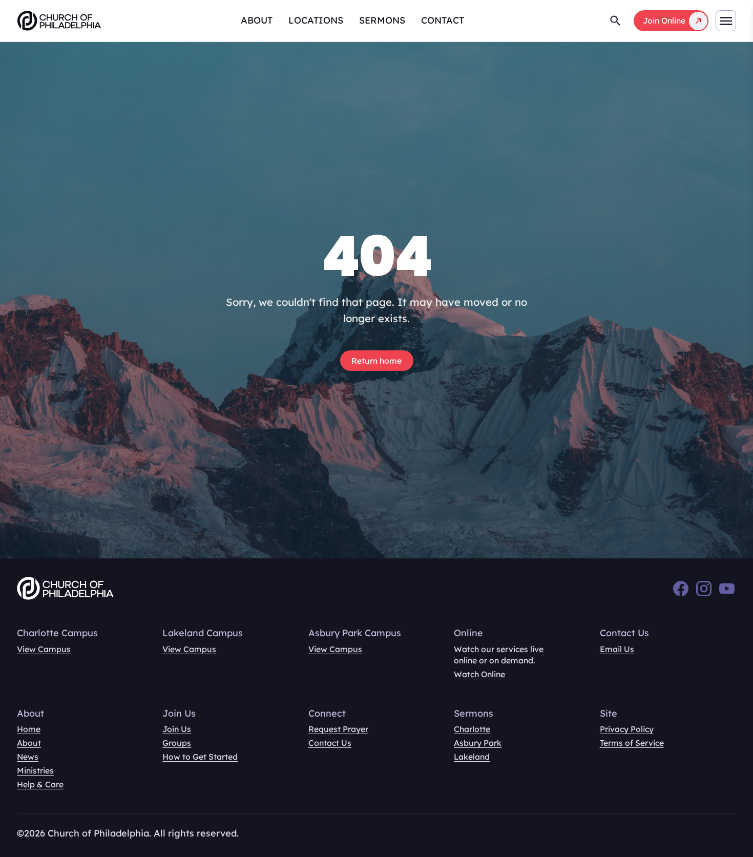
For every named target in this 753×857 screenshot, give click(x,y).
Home (28, 729)
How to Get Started (200, 756)
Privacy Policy (627, 729)
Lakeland (472, 756)
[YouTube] (727, 588)
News (27, 756)
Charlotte (472, 729)
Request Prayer (338, 729)
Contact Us (329, 743)
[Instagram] (704, 588)
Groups (176, 743)
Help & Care (40, 784)
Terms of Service (632, 743)
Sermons (382, 20)
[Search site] (615, 20)
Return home (376, 361)
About (257, 20)
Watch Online (479, 674)
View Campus (44, 649)
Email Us (617, 649)
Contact (442, 20)
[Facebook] (681, 588)
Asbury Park (477, 743)
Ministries (35, 770)
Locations (315, 20)
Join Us (176, 729)
